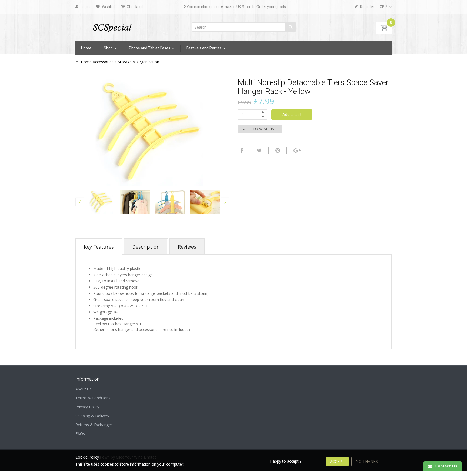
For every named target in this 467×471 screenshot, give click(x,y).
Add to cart (291, 114)
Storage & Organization (138, 61)
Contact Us (445, 466)
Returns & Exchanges (94, 424)
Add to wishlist (259, 128)
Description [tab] (145, 246)
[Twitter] (258, 150)
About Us (83, 389)
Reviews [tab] (187, 246)
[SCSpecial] (112, 26)
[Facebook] (241, 150)
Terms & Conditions (93, 397)
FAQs (80, 433)
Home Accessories (97, 61)
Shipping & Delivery (92, 415)
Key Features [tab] (99, 246)
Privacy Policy (87, 406)
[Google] (296, 150)
